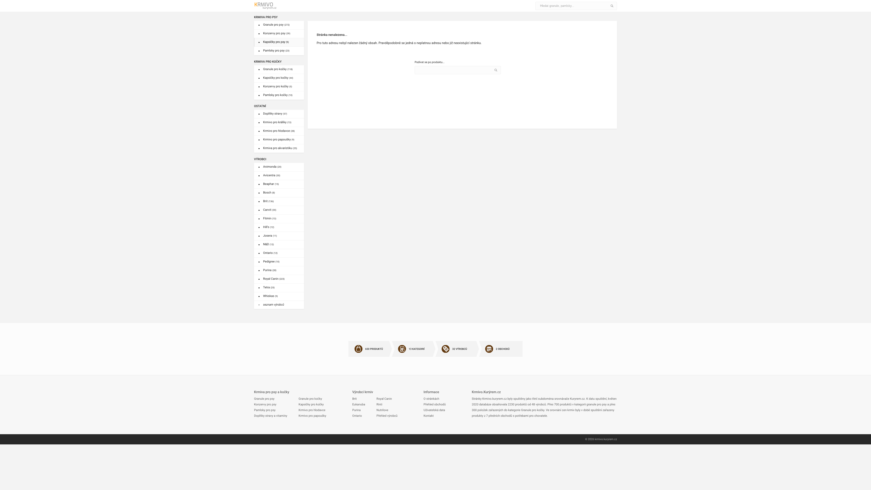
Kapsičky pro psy (276, 42)
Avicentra (271, 175)
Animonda (272, 167)
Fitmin (269, 218)
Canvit (269, 210)
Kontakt (428, 416)
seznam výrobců (273, 304)
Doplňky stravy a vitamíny (270, 416)
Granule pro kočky (278, 69)
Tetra (269, 287)
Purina (269, 270)
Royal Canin (274, 279)
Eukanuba (358, 404)
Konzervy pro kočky (277, 86)
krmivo (599, 439)
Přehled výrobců (387, 416)
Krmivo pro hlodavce (279, 131)
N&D (268, 244)
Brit (268, 201)
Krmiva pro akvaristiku (280, 148)
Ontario (270, 253)
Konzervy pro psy (276, 33)
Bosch (269, 192)
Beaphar (271, 184)
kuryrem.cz (610, 439)
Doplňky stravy (275, 113)
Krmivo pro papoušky (278, 139)
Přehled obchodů (434, 404)
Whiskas (270, 296)
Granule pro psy (276, 25)
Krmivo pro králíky (277, 122)
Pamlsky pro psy (276, 50)
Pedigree (271, 261)
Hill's (268, 227)
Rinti (379, 404)
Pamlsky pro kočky (278, 95)
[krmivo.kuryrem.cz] (274, 6)
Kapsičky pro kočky (278, 78)
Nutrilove (382, 410)
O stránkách (431, 399)
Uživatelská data (434, 410)
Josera (270, 236)
